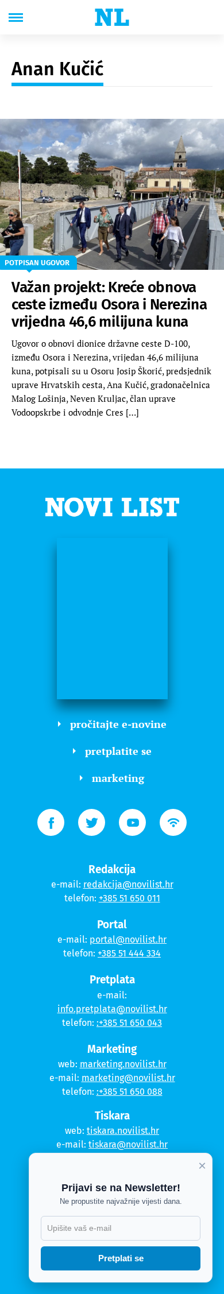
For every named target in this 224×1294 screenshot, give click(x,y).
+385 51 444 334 (129, 953)
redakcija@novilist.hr (128, 884)
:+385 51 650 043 (129, 1022)
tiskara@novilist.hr (128, 1144)
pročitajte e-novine (118, 724)
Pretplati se (121, 1258)
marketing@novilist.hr (128, 1077)
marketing (118, 778)
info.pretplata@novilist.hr (112, 1009)
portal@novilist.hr (128, 939)
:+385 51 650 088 (129, 1091)
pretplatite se (118, 751)
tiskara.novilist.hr (123, 1130)
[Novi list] (112, 17)
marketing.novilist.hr (123, 1064)
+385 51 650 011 (129, 898)
